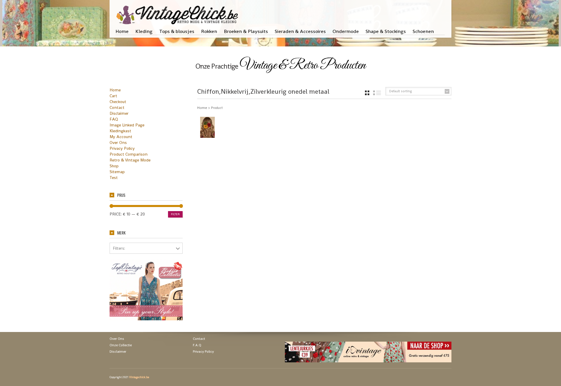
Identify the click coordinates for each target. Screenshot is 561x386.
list (377, 93)
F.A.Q (197, 345)
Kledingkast (120, 130)
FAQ (114, 119)
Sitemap (117, 171)
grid (367, 93)
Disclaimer (119, 113)
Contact (117, 107)
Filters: (119, 248)
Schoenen (423, 31)
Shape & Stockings (386, 31)
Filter (175, 214)
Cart (113, 95)
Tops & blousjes (176, 31)
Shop (114, 165)
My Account (121, 136)
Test (114, 177)
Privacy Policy (122, 148)
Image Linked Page (127, 125)
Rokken (209, 31)
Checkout (118, 101)
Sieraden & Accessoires (300, 31)
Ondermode (346, 31)
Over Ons (118, 142)
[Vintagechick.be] (178, 12)
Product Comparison (129, 154)
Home (122, 31)
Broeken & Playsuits (246, 31)
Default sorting (400, 91)
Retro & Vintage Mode (130, 160)
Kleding (144, 31)
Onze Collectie (121, 345)
